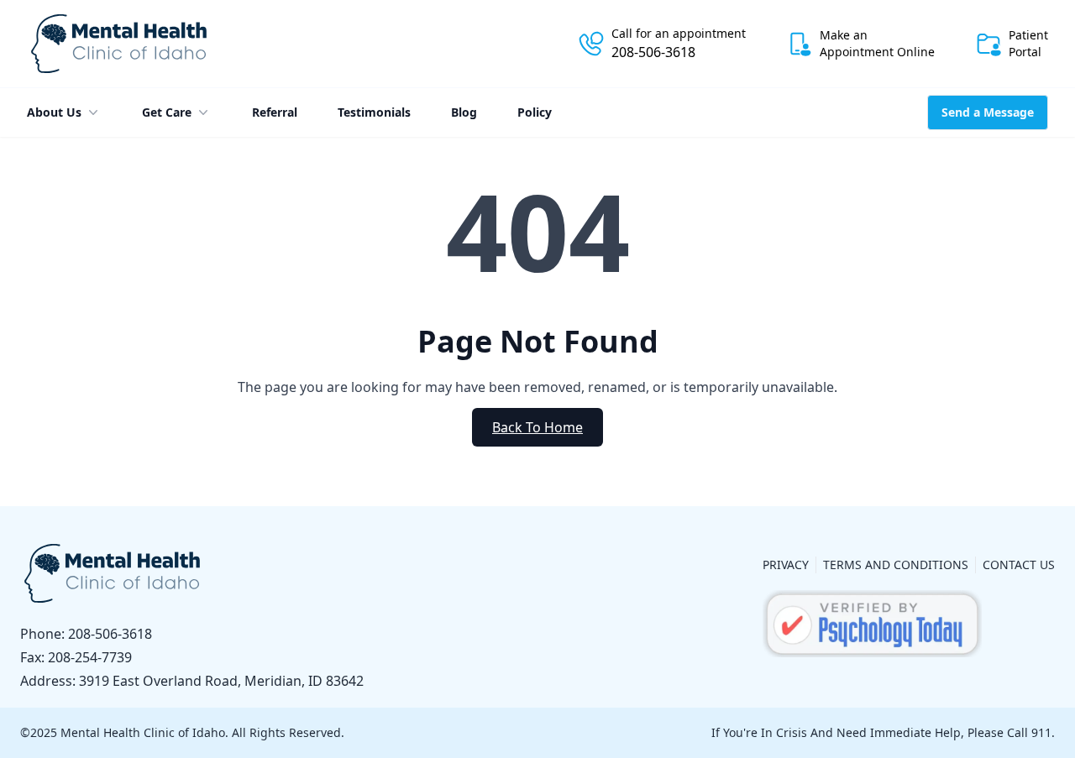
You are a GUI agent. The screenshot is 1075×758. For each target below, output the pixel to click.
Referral (274, 112)
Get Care (166, 112)
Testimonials (374, 112)
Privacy (786, 564)
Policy (534, 112)
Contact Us (1019, 564)
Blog (464, 112)
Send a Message (987, 112)
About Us (54, 112)
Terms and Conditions (895, 564)
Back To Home (537, 427)
